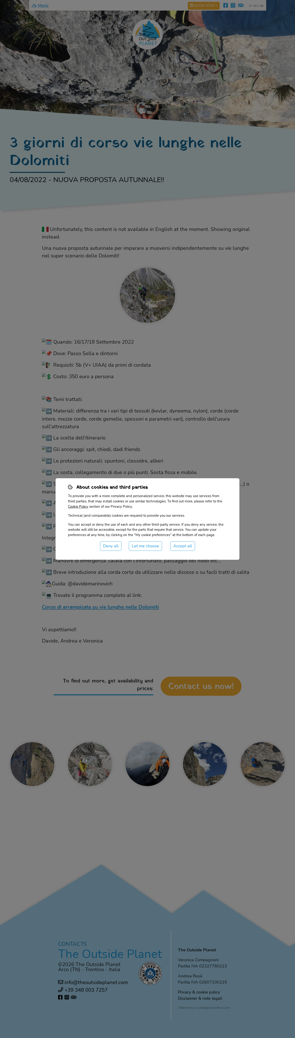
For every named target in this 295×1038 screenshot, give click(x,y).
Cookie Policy (78, 506)
